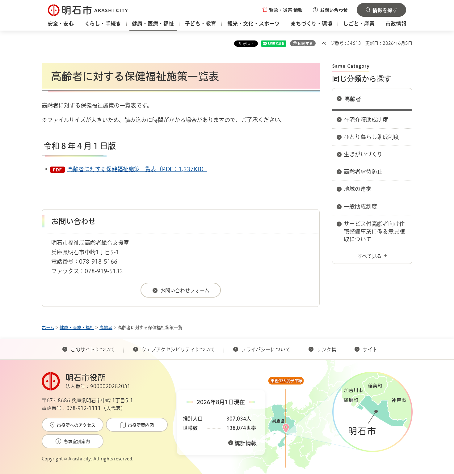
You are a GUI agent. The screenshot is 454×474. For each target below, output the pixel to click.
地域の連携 (358, 189)
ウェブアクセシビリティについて (178, 349)
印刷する (305, 43)
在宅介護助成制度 (366, 119)
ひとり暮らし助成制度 (371, 137)
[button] (282, 10)
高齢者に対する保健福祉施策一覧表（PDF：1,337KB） (137, 169)
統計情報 (245, 443)
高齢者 (352, 99)
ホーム (48, 327)
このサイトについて (92, 349)
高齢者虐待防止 (363, 171)
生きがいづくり (363, 154)
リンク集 (326, 349)
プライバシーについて (265, 349)
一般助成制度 (360, 206)
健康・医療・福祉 (77, 327)
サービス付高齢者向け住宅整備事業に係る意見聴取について (374, 231)
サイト (371, 349)
